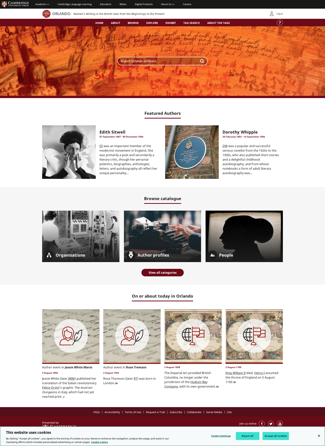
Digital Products (144, 4)
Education (105, 4)
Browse (133, 23)
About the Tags (218, 23)
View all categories (163, 273)
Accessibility (112, 412)
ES (101, 146)
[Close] (319, 436)
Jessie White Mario (78, 367)
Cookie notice (99, 442)
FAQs (96, 412)
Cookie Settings (221, 436)
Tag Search (191, 23)
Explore (152, 23)
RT (135, 378)
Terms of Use (133, 412)
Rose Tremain (136, 367)
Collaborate (194, 412)
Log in (280, 13)
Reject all (247, 436)
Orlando (61, 13)
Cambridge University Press (15, 4)
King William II (236, 373)
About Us (166, 4)
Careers (187, 4)
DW (225, 146)
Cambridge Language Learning (75, 4)
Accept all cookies (276, 436)
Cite (229, 412)
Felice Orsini (50, 388)
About (115, 23)
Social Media (214, 412)
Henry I (259, 373)
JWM (71, 378)
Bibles (123, 4)
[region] (162, 436)
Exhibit (171, 23)
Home (99, 23)
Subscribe (176, 412)
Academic (40, 4)
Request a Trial (155, 412)
